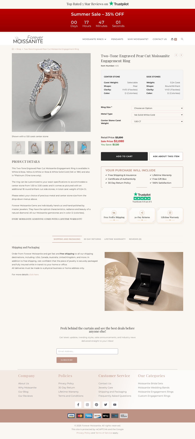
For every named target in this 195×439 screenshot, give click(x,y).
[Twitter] (105, 405)
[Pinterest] (96, 405)
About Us (23, 383)
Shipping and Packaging (112, 391)
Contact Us (104, 383)
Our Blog (23, 391)
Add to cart (124, 156)
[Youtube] (115, 405)
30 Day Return (66, 387)
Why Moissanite (27, 387)
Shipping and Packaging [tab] (67, 239)
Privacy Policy (66, 383)
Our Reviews (25, 396)
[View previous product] (176, 55)
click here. (34, 274)
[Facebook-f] (78, 405)
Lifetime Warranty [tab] (115, 239)
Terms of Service (104, 433)
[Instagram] (87, 405)
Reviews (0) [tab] (135, 239)
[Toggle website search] (182, 39)
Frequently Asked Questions (114, 396)
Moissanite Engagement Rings (155, 391)
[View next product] (181, 55)
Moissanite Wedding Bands (153, 387)
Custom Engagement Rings (154, 396)
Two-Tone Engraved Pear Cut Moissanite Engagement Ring (51, 49)
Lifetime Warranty (68, 391)
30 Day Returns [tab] (92, 239)
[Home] (13, 49)
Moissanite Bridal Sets (150, 383)
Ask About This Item (166, 156)
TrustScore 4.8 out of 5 (142, 202)
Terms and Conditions (70, 396)
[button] (114, 215)
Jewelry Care (105, 387)
